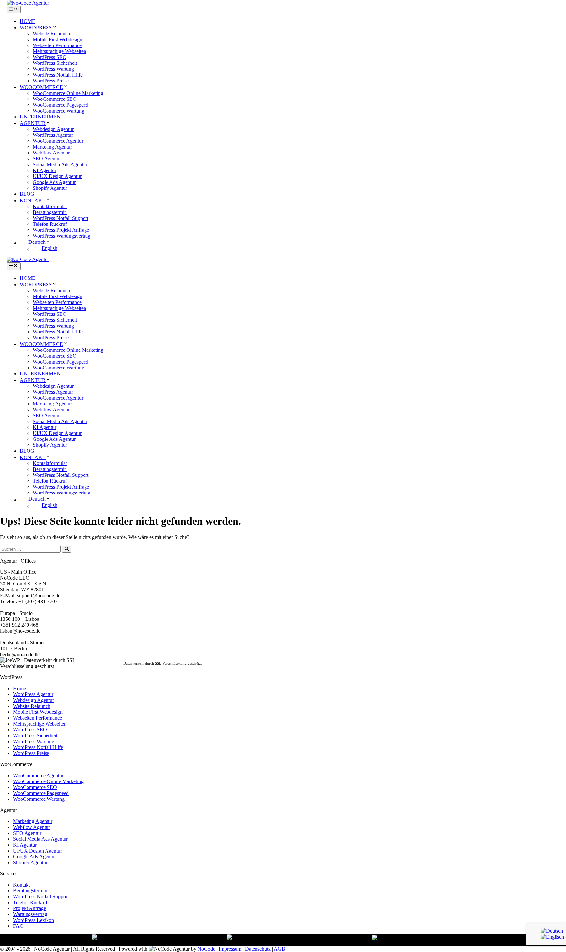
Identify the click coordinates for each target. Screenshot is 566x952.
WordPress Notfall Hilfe (58, 75)
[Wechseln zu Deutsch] (552, 930)
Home (19, 688)
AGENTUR (33, 123)
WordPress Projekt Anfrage (61, 230)
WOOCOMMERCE (41, 87)
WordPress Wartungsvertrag (61, 236)
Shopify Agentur (50, 188)
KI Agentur (44, 170)
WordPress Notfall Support (60, 218)
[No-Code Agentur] (28, 3)
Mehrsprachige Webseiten (59, 51)
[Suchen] (66, 549)
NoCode (206, 949)
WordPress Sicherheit (55, 63)
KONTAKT (33, 200)
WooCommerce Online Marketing (68, 93)
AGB (279, 949)
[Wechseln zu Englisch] (552, 936)
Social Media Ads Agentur (60, 164)
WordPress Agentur (53, 135)
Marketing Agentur (52, 147)
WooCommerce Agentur (58, 141)
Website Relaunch (51, 33)
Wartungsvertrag (30, 914)
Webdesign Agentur (53, 129)
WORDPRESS (36, 27)
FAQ (18, 926)
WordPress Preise (51, 80)
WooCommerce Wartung (58, 111)
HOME (27, 21)
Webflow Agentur (51, 152)
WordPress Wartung (53, 69)
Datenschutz (258, 949)
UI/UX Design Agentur (57, 176)
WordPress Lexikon (33, 920)
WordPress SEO (49, 57)
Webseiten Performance (57, 45)
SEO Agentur (47, 158)
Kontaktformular (50, 206)
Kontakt (21, 885)
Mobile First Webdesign (57, 39)
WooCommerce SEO (55, 99)
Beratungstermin (50, 212)
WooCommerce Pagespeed (60, 105)
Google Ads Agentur (54, 182)
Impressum (230, 949)
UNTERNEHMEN (40, 116)
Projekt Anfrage (29, 908)
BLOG (27, 194)
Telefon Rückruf (50, 224)
